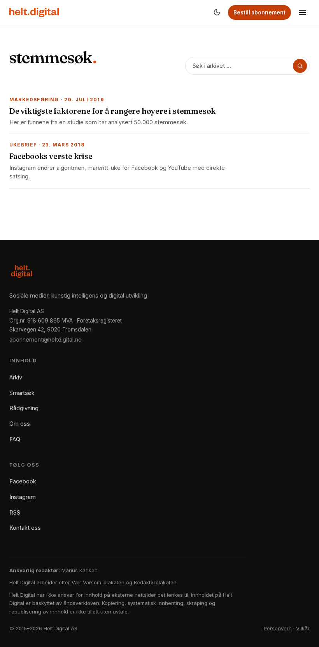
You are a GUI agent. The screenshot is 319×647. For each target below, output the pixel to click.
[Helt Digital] (34, 12)
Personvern (278, 628)
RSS (14, 512)
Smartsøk (22, 393)
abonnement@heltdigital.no (45, 339)
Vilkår (303, 628)
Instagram (22, 497)
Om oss (19, 423)
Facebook (22, 481)
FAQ (14, 439)
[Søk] (300, 66)
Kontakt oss (25, 527)
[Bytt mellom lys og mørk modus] (216, 12)
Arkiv (15, 377)
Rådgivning (24, 408)
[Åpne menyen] (302, 12)
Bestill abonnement (259, 12)
